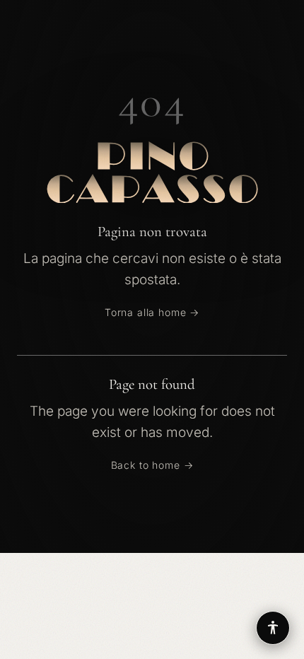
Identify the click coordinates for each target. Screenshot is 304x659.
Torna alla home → (152, 312)
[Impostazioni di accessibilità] (273, 628)
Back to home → (152, 465)
